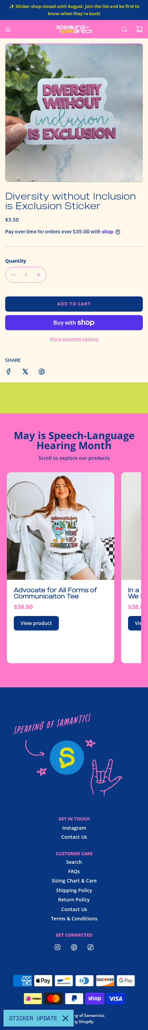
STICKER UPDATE (33, 1018)
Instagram (74, 828)
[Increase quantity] (38, 274)
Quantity (15, 261)
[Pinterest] (74, 947)
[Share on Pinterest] (41, 372)
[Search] (124, 29)
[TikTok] (90, 947)
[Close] (65, 1018)
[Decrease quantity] (13, 274)
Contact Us (74, 837)
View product (36, 623)
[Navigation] (7, 29)
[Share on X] (25, 372)
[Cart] (139, 29)
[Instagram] (57, 947)
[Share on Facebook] (8, 372)
